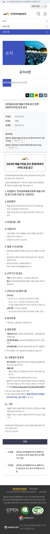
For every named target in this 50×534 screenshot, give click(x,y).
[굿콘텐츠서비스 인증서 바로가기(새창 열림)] (26, 517)
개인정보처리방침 (19, 489)
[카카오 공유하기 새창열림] (36, 95)
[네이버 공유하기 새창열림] (32, 95)
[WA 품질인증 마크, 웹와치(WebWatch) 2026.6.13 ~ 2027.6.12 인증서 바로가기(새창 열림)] (38, 508)
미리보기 (17, 141)
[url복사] (45, 95)
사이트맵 (42, 492)
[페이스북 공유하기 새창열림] (41, 95)
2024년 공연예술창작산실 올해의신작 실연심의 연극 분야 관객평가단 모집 (30, 468)
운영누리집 (36, 6)
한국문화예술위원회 (20, 14)
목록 (25, 441)
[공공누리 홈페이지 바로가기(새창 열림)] (12, 510)
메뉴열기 (44, 13)
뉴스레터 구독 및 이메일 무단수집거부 (21, 492)
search (38, 13)
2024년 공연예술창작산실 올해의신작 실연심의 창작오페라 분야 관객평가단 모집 (30, 455)
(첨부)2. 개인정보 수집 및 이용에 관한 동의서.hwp (23, 145)
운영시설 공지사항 (19, 83)
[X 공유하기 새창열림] (27, 95)
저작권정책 (33, 489)
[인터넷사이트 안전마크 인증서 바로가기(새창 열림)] (25, 508)
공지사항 (7, 82)
